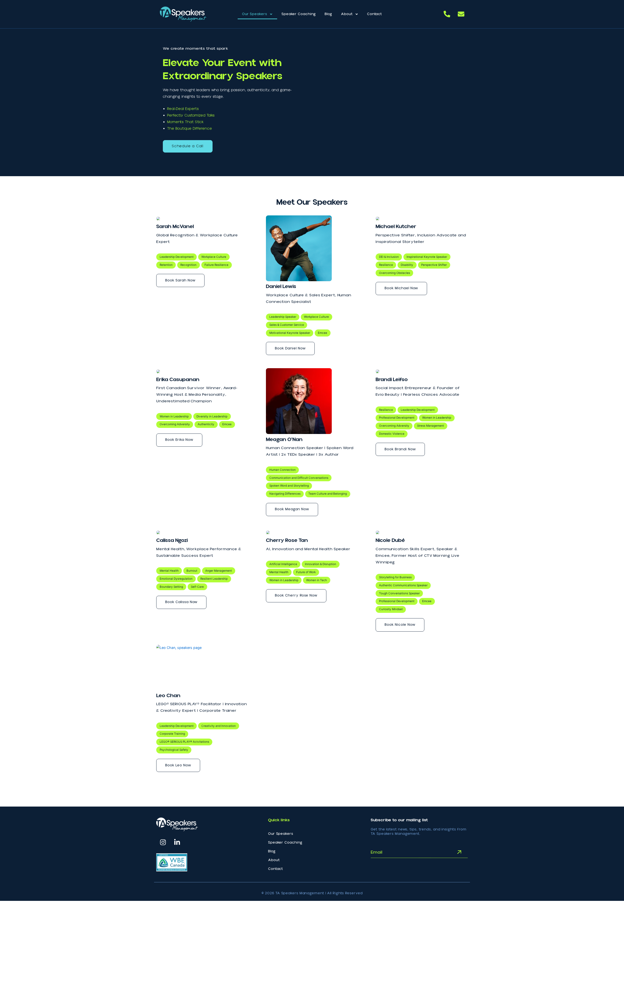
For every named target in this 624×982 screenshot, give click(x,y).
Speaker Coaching (299, 14)
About (347, 14)
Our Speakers (254, 14)
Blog (328, 14)
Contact (374, 14)
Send (451, 852)
